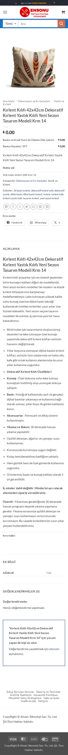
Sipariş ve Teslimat (48, 691)
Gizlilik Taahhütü (21, 695)
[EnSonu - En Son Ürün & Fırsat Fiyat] (34, 12)
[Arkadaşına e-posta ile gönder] (33, 207)
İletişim (43, 701)
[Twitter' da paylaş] (27, 207)
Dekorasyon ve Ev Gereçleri (34, 101)
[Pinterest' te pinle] (40, 207)
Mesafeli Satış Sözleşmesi (25, 698)
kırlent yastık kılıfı (12, 198)
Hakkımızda (28, 701)
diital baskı (16, 194)
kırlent (46, 194)
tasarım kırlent (31, 198)
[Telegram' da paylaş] (47, 207)
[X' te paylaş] (20, 207)
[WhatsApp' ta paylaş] (6, 207)
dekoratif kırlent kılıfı (42, 190)
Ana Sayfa (8, 101)
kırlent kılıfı (57, 194)
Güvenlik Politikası (46, 695)
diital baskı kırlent (32, 194)
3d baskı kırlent (21, 190)
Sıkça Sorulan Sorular (20, 691)
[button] (5, 12)
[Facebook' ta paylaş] (13, 207)
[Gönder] (61, 23)
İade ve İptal (51, 698)
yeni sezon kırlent (49, 198)
